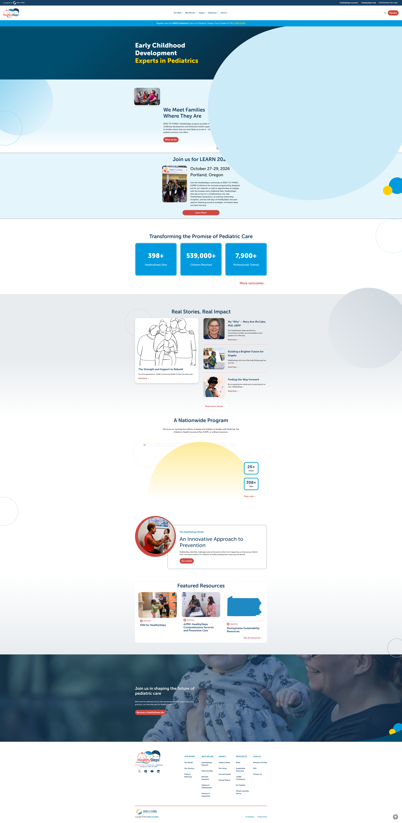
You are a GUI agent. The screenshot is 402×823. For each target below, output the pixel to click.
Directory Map (207, 771)
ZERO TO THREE (152, 817)
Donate (393, 13)
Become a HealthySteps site (150, 712)
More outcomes (252, 283)
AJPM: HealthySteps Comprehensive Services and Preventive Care (199, 627)
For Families (240, 785)
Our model (186, 561)
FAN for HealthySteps (153, 625)
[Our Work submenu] (182, 12)
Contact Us (257, 774)
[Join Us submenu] (227, 12)
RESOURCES (241, 756)
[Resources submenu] (217, 12)
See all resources (252, 638)
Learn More (201, 213)
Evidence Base (224, 762)
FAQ (254, 768)
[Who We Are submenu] (195, 12)
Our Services (189, 768)
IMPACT (222, 756)
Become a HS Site (260, 762)
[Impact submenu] (205, 12)
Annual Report (224, 780)
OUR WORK (189, 756)
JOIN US (257, 756)
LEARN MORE (239, 23)
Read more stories (214, 406)
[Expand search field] (385, 12)
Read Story (142, 378)
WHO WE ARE (207, 756)
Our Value (223, 768)
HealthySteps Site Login (388, 3)
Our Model (188, 762)
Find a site (249, 496)
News (238, 762)
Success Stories (225, 774)
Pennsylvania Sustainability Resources (243, 630)
